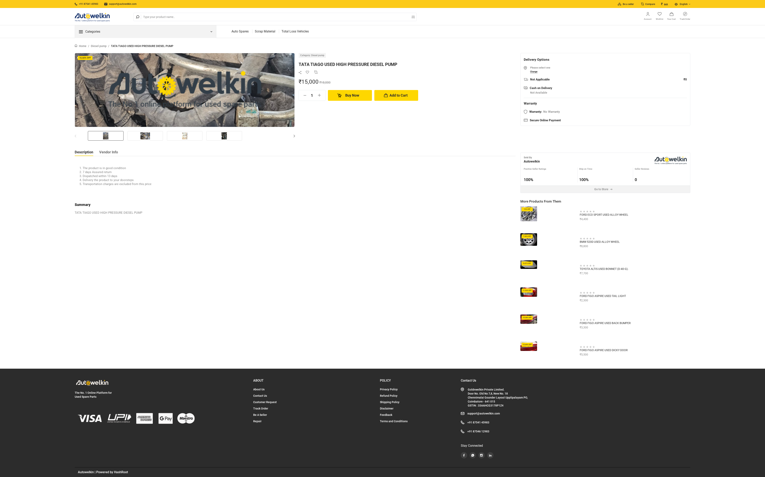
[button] (294, 135)
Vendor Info (108, 152)
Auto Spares (240, 31)
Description (84, 152)
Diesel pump (99, 46)
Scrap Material (265, 31)
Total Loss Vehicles (295, 31)
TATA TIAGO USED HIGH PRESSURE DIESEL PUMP (142, 46)
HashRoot (121, 472)
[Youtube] (464, 455)
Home (82, 46)
